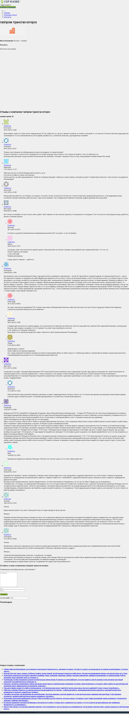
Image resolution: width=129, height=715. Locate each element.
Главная (7, 13)
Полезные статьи (10, 15)
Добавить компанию (8, 7)
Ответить (7, 126)
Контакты (7, 17)
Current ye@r (5, 598)
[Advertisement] (56, 79)
